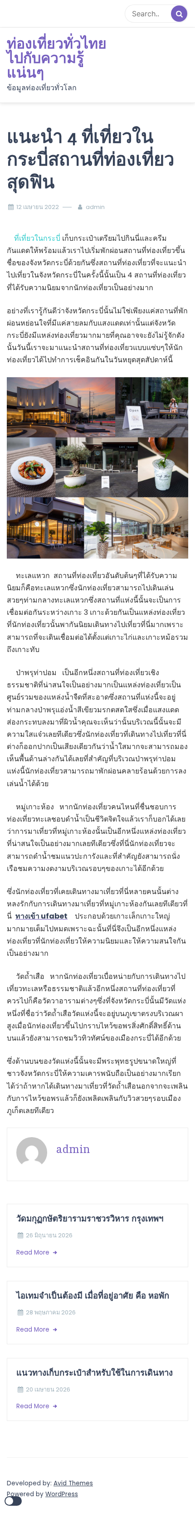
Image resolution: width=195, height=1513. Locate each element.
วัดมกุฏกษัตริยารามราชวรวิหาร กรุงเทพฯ (91, 1218)
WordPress (61, 1494)
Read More (33, 1252)
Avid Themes (73, 1483)
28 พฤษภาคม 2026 (51, 1312)
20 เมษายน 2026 (48, 1389)
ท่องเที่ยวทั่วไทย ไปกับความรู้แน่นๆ (57, 58)
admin (95, 207)
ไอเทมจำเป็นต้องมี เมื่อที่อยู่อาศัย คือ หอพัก (92, 1295)
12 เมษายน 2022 (37, 207)
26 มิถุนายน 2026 (49, 1235)
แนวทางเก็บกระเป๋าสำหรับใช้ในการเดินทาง (94, 1372)
